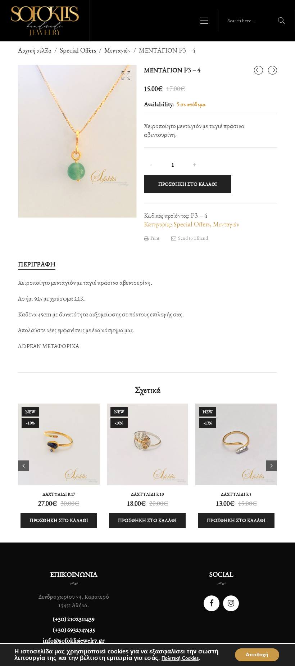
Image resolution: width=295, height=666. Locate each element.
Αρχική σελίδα (34, 50)
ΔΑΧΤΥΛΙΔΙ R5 (236, 494)
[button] (126, 75)
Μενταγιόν (117, 50)
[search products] (281, 20)
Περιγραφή (36, 264)
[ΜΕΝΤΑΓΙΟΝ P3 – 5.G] (272, 70)
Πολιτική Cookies (180, 658)
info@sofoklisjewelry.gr (74, 640)
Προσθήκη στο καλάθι (187, 184)
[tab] (36, 264)
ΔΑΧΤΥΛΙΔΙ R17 (58, 494)
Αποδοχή (257, 654)
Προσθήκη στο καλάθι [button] (59, 520)
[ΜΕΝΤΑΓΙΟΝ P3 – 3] (258, 70)
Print (154, 238)
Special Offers (78, 50)
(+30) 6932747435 (74, 630)
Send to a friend (192, 238)
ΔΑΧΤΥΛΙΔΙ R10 (147, 494)
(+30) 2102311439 (74, 619)
